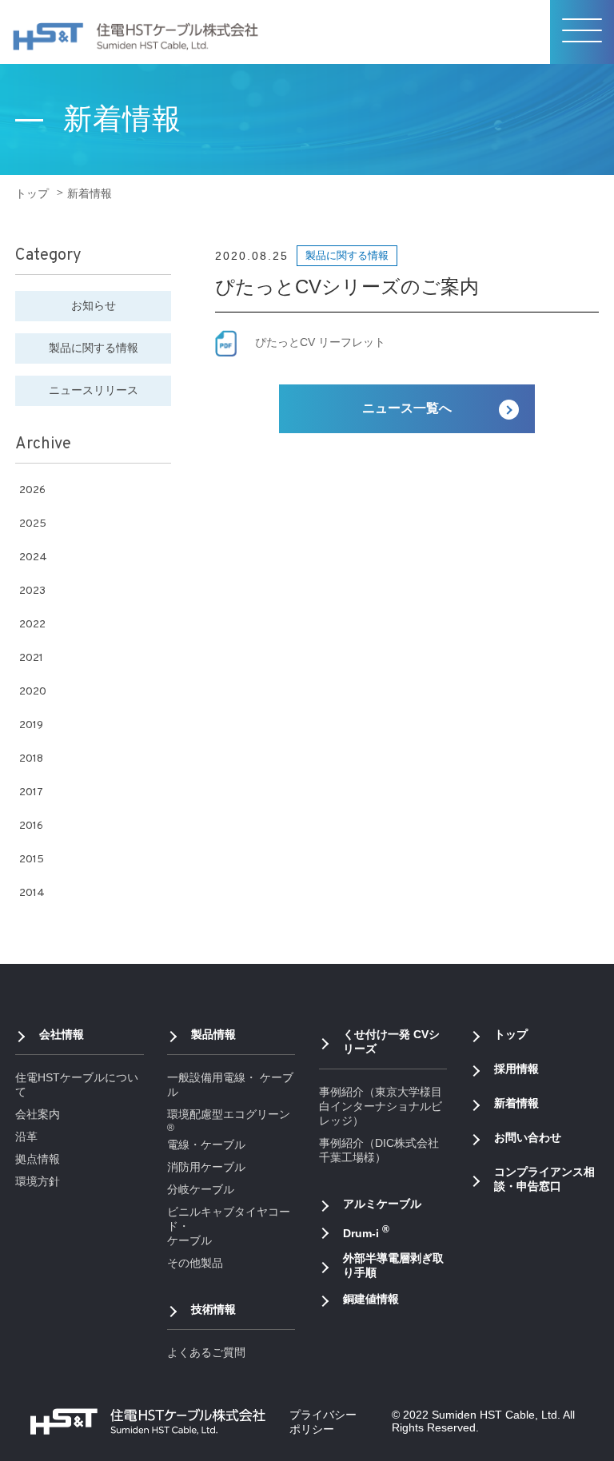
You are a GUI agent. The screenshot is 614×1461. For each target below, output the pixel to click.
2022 (32, 624)
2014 (32, 893)
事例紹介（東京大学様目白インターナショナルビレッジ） (380, 1106)
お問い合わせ (527, 1137)
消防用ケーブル (206, 1166)
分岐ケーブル (200, 1189)
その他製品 (195, 1262)
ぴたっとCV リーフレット (320, 342)
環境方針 (37, 1181)
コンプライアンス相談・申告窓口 (544, 1178)
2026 (32, 490)
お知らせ (93, 305)
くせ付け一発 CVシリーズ (391, 1041)
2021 (31, 658)
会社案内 (37, 1114)
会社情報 (61, 1034)
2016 (31, 826)
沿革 (26, 1136)
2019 (31, 725)
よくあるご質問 (206, 1352)
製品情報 (213, 1034)
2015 (31, 859)
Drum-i (366, 1232)
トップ (32, 193)
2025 (32, 524)
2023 (32, 591)
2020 (32, 692)
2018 (31, 759)
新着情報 (516, 1103)
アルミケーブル (382, 1203)
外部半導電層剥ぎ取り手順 (393, 1265)
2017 (31, 792)
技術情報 (213, 1309)
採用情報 (516, 1068)
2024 (33, 557)
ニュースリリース (93, 390)
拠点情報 (37, 1158)
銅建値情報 (371, 1298)
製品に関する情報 (93, 347)
